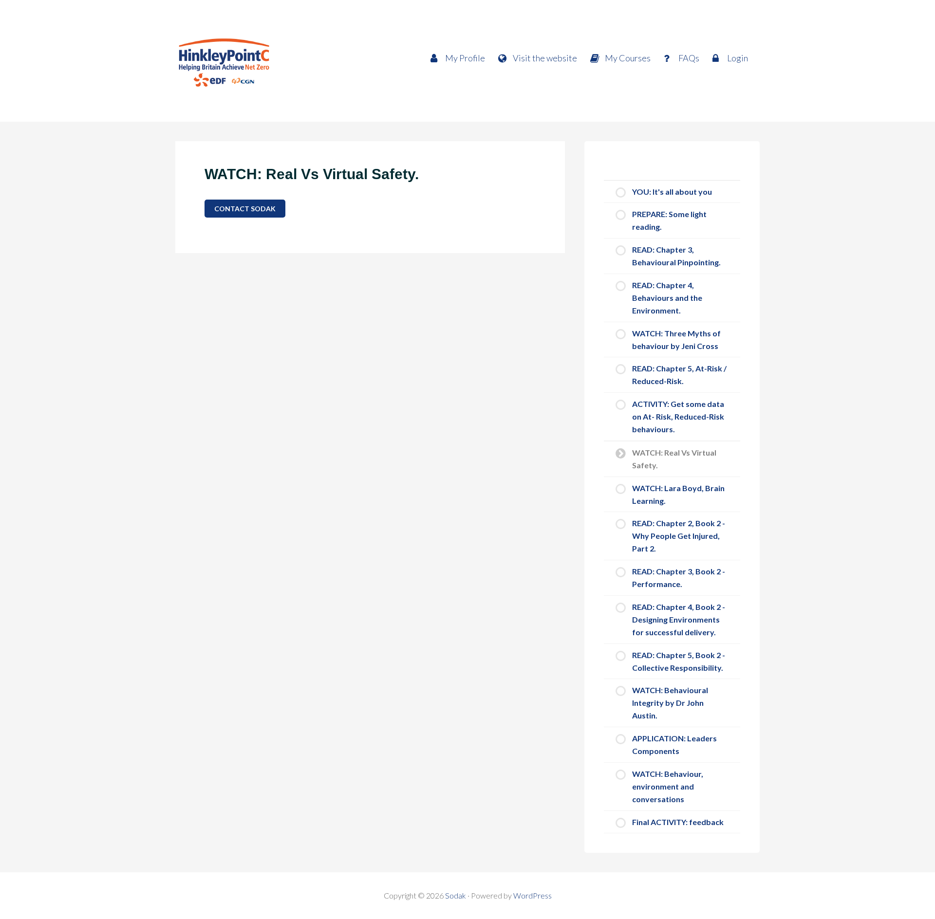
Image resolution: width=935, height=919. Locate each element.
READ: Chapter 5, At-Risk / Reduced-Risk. (679, 375)
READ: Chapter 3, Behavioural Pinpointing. (676, 256)
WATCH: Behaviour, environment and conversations (667, 786)
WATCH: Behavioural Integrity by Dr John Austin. (670, 702)
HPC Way (263, 60)
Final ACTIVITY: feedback (678, 822)
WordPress (532, 895)
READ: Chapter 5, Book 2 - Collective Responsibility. (678, 661)
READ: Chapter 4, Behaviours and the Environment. (667, 297)
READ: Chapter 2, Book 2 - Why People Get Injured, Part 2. (678, 535)
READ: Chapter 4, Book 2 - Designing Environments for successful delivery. (678, 619)
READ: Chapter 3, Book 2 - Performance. (678, 577)
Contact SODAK (245, 208)
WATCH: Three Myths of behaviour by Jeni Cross (676, 339)
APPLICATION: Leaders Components (674, 744)
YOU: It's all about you (672, 191)
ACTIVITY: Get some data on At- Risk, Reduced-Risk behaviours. (678, 416)
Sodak (455, 895)
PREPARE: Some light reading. (669, 220)
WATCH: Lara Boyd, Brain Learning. (678, 494)
